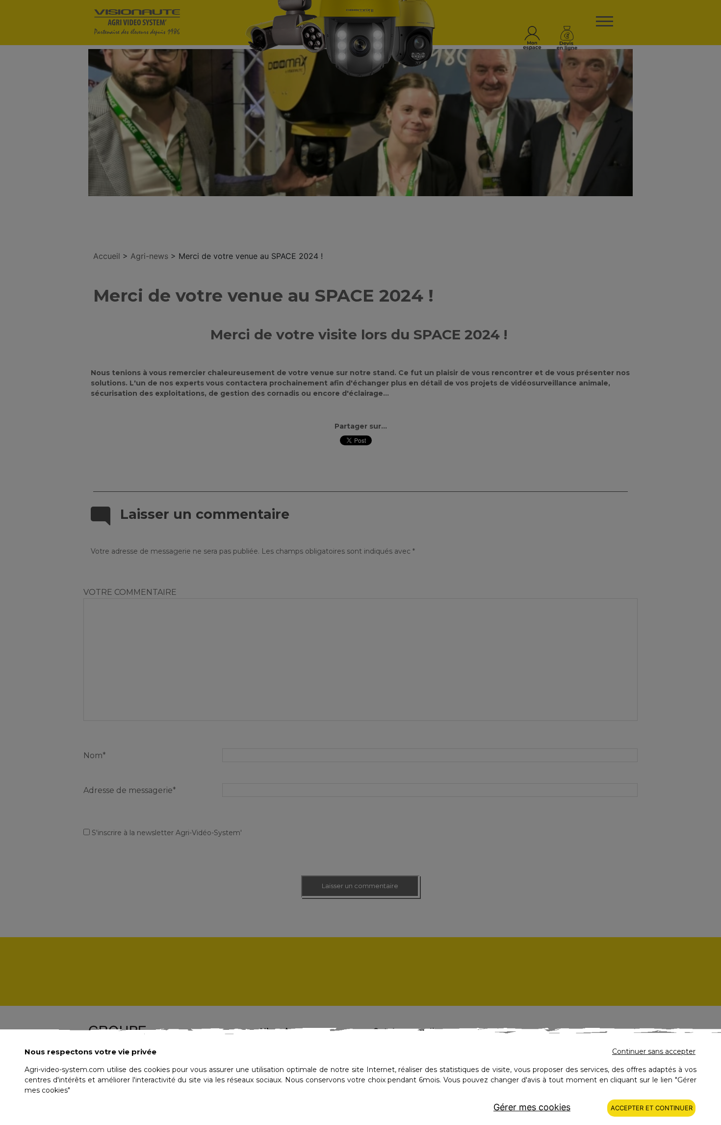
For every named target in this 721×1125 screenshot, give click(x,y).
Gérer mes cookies (531, 1107)
